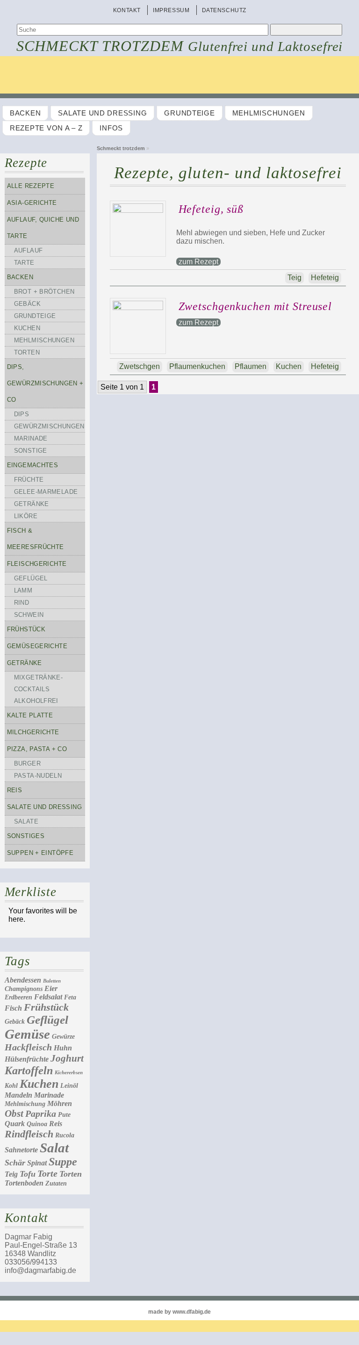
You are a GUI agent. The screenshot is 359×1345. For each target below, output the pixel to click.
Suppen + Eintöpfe (40, 852)
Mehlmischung (25, 1103)
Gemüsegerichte (37, 646)
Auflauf (28, 250)
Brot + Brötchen (44, 291)
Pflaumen (250, 366)
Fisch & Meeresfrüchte (35, 538)
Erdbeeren (18, 997)
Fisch (13, 1008)
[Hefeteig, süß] (140, 210)
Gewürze (63, 1036)
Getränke (31, 503)
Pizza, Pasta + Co (37, 748)
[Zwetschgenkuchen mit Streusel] (140, 307)
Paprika (40, 1113)
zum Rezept (198, 262)
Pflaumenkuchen (197, 366)
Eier (50, 988)
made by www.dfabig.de (179, 1312)
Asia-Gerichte (32, 202)
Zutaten (56, 1183)
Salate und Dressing (102, 113)
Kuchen (27, 328)
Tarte (24, 262)
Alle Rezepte (31, 185)
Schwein (29, 614)
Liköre (25, 516)
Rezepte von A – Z (46, 128)
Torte (47, 1173)
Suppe (63, 1162)
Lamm (23, 590)
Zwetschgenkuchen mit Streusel (255, 306)
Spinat (37, 1163)
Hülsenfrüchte (27, 1059)
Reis (14, 790)
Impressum (171, 10)
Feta (70, 997)
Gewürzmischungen (49, 426)
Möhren (59, 1103)
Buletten (52, 980)
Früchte (29, 479)
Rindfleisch (29, 1134)
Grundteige (189, 113)
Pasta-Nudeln (38, 775)
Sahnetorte (21, 1150)
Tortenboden (24, 1183)
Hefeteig (325, 278)
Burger (27, 763)
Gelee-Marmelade (46, 491)
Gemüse (27, 1034)
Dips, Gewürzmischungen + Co (45, 383)
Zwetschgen (139, 366)
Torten (27, 352)
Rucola (64, 1135)
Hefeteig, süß (211, 209)
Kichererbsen (69, 1072)
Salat (54, 1147)
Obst (14, 1113)
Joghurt (67, 1058)
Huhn (63, 1048)
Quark (15, 1124)
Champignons (24, 988)
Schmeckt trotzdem (100, 45)
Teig (11, 1174)
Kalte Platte (30, 715)
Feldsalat (48, 997)
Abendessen (23, 980)
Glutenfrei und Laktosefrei (265, 46)
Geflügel (31, 578)
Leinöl (69, 1085)
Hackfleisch (28, 1047)
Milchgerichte (33, 732)
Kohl (11, 1085)
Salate (26, 821)
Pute (64, 1114)
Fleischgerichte (37, 563)
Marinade (31, 438)
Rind (21, 602)
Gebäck (27, 303)
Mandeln (18, 1095)
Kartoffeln (29, 1070)
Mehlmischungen (268, 113)
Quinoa (37, 1124)
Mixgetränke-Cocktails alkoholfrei (38, 689)
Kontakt (127, 10)
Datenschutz (224, 10)
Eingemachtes (32, 465)
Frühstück (26, 629)
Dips (21, 414)
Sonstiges (25, 835)
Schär (15, 1162)
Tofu (28, 1174)
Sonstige (30, 450)
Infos (111, 128)
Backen (25, 113)
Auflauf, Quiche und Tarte (43, 227)
